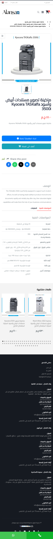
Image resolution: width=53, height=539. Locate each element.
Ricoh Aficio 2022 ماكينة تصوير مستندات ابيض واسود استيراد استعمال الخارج (40, 323)
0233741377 (46, 452)
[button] (38, 12)
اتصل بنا (48, 370)
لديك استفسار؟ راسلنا (27, 138)
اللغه (6, 2)
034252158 (47, 499)
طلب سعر (15, 2)
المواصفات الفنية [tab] (44, 208)
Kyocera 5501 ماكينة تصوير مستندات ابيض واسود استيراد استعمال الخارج (14, 323)
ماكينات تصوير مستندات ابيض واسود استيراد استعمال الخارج (30, 24)
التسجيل (47, 2)
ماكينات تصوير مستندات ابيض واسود (34, 22)
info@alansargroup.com (42, 414)
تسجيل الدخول (46, 373)
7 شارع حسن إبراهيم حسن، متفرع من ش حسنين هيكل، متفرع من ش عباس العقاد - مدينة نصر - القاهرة (28, 392)
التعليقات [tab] (34, 208)
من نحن (48, 367)
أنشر (3, 159)
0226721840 (46, 408)
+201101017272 (45, 399)
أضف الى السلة (28, 146)
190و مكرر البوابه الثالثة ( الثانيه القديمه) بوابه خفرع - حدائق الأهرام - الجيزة (28, 437)
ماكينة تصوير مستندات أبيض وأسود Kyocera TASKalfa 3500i (28, 26)
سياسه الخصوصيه (45, 376)
